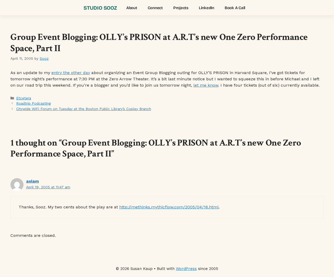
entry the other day (70, 72)
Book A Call (235, 7)
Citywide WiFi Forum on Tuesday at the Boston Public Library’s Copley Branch (83, 109)
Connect (155, 7)
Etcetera (23, 98)
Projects (180, 7)
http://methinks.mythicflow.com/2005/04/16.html (169, 206)
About (131, 7)
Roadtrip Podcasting (33, 103)
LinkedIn (206, 7)
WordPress (186, 268)
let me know (205, 85)
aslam (32, 181)
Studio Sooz (100, 8)
